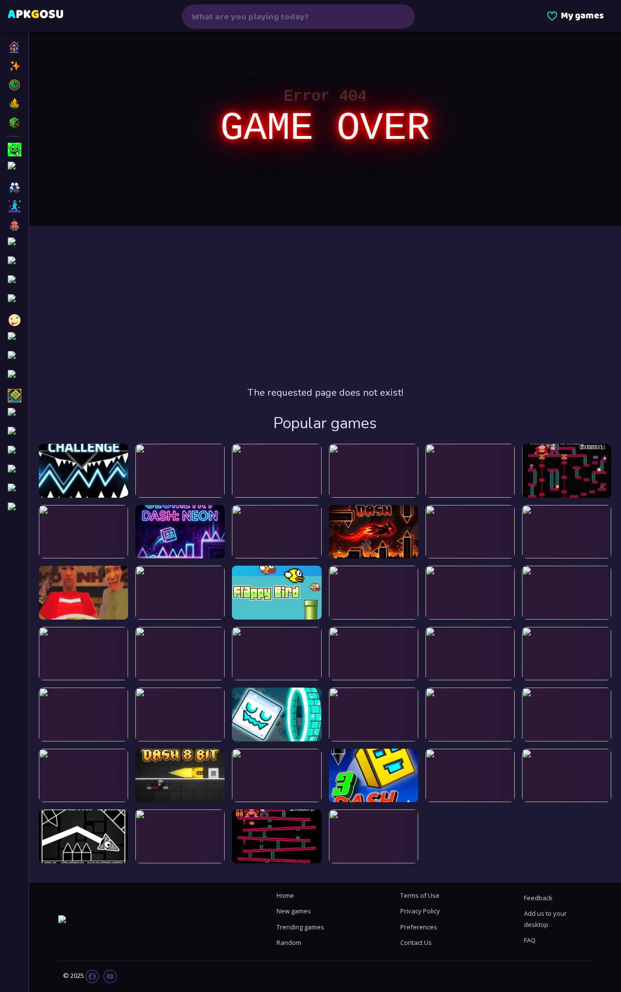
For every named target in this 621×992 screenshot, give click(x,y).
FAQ (530, 940)
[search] (401, 16)
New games (294, 911)
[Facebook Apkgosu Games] (92, 975)
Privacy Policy (420, 911)
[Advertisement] (325, 306)
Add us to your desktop (545, 918)
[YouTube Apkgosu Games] (109, 975)
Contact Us (416, 942)
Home (285, 895)
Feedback (538, 897)
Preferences (418, 927)
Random (289, 942)
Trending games (300, 927)
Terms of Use (420, 895)
